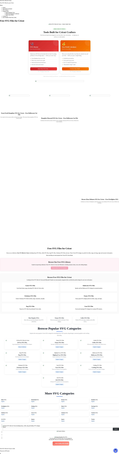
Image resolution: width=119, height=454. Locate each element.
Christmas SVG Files (30, 296)
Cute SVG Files (88, 306)
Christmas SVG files (60, 253)
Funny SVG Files (89, 296)
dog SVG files (52, 253)
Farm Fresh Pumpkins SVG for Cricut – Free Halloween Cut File (19, 113)
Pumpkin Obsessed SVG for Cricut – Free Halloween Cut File (59, 118)
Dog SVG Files (30, 306)
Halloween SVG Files (89, 285)
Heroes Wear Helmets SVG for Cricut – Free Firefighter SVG (100, 199)
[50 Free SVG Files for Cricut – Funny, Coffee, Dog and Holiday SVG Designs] (21, 425)
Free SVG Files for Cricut (5, 0)
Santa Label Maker (10, 15)
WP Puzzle (7, 451)
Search (4, 427)
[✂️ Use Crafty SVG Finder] (61, 445)
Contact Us (5, 16)
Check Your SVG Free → (43, 68)
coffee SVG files (45, 253)
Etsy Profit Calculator (7, 8)
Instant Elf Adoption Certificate (12, 13)
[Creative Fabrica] (61, 431)
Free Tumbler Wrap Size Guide (9, 17)
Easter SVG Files (30, 285)
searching (50, 255)
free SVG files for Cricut (23, 253)
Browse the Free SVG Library (59, 268)
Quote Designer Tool (10, 12)
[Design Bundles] (60, 437)
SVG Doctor (5, 10)
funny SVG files (37, 253)
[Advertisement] (41, 225)
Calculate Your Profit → (75, 68)
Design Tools (6, 11)
